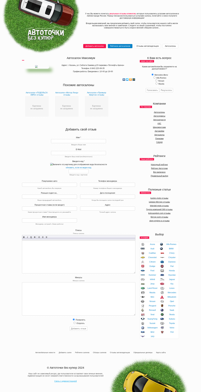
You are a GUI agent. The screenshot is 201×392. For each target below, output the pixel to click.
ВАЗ (152, 332)
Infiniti (152, 279)
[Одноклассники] (130, 79)
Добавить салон (65, 352)
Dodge (152, 266)
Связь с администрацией (65, 381)
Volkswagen (152, 328)
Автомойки (159, 131)
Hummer (152, 275)
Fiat (172, 266)
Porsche (171, 306)
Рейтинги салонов (82, 352)
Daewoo (172, 262)
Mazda (152, 292)
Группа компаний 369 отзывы (159, 209)
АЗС (159, 123)
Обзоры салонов (99, 352)
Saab (172, 310)
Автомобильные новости (45, 352)
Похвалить (80, 320)
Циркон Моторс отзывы (159, 202)
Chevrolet (152, 257)
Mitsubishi (172, 297)
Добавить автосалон (94, 46)
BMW (171, 249)
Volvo (172, 328)
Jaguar (172, 279)
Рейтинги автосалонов (120, 46)
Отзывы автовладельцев (147, 46)
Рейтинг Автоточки (159, 168)
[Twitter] (127, 79)
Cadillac (152, 253)
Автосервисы (159, 116)
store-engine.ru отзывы (159, 221)
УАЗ (152, 336)
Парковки (159, 139)
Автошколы (159, 135)
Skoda (172, 314)
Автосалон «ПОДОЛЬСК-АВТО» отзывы (37, 94)
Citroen (152, 262)
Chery (171, 253)
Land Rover (152, 288)
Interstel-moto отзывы (159, 206)
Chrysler (172, 257)
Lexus (171, 288)
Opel (172, 301)
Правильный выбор (159, 176)
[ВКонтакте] (124, 79)
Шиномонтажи (159, 127)
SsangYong (152, 319)
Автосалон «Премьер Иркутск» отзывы (96, 94)
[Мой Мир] (134, 79)
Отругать (80, 323)
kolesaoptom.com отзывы (159, 213)
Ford (152, 271)
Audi (152, 249)
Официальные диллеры (142, 352)
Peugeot (152, 306)
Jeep (152, 284)
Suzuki (152, 323)
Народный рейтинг (159, 165)
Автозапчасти (159, 120)
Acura (152, 244)
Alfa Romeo (171, 244)
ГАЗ (172, 332)
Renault (152, 310)
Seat (152, 314)
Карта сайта (161, 352)
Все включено (159, 172)
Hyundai (172, 275)
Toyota (172, 323)
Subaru (172, 319)
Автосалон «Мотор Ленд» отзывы (66, 94)
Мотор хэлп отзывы (159, 217)
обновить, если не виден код (78, 168)
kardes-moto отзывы (159, 198)
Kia (172, 284)
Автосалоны (170, 46)
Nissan (152, 301)
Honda (172, 271)
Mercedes (172, 292)
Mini (152, 297)
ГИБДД (159, 142)
